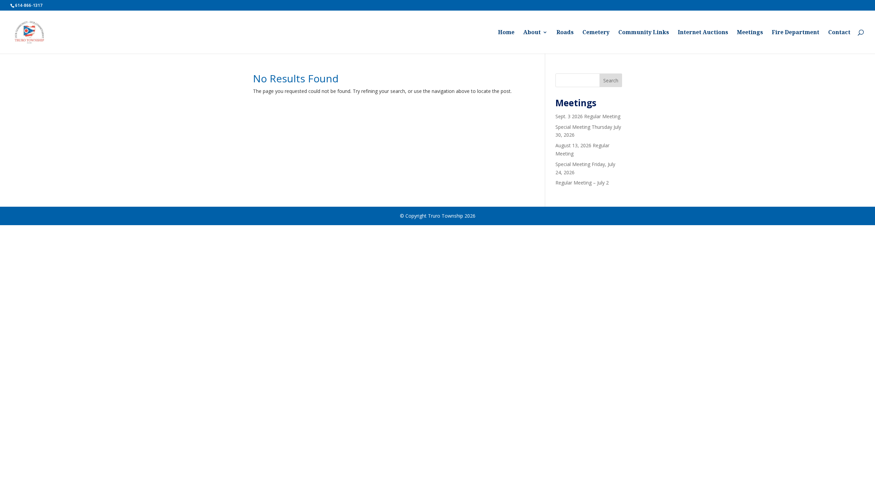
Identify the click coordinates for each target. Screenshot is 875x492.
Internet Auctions (703, 33)
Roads (565, 33)
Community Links (643, 33)
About (532, 33)
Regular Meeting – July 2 (582, 182)
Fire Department (795, 33)
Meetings (750, 33)
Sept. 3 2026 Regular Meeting (587, 116)
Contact (839, 33)
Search (610, 80)
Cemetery (595, 33)
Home (506, 33)
